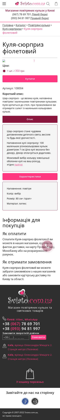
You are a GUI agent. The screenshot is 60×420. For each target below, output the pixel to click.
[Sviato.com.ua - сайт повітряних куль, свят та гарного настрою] (30, 296)
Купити (30, 78)
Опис (30, 119)
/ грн (15, 71)
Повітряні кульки (39, 25)
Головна (7, 25)
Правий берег (39, 18)
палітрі (18, 164)
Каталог (21, 25)
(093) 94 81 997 (20, 18)
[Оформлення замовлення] (56, 3)
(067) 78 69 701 (21, 14)
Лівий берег (40, 14)
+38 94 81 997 (21, 328)
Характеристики (30, 176)
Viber (19, 319)
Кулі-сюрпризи (12, 29)
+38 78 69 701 (21, 323)
